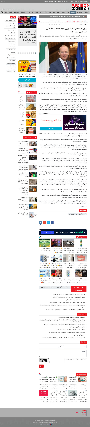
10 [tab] (18, 53)
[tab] (79, 289)
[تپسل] (40, 113)
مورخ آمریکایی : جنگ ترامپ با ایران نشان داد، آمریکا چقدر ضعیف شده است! (67, 16)
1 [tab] (35, 53)
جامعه (58, 12)
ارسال (41, 366)
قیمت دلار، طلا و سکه (81, 412)
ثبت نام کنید (51, 129)
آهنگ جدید (12, 47)
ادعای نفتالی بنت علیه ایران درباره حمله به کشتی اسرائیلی (72, 317)
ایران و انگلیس (82, 214)
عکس (10, 12)
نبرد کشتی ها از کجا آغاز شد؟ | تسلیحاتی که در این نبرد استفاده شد (70, 330)
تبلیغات (84, 415)
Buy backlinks (11, 55)
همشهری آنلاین (79, 7)
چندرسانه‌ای (16, 12)
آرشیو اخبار (79, 12)
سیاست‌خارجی (69, 21)
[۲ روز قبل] (33, 167)
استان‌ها (23, 12)
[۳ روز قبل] (33, 199)
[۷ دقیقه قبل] (27, 22)
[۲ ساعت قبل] (33, 143)
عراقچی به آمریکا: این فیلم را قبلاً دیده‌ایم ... (75, 300)
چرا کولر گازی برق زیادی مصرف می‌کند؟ (23, 214)
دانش (41, 12)
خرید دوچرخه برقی (11, 49)
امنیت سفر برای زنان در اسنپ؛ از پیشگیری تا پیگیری (23, 174)
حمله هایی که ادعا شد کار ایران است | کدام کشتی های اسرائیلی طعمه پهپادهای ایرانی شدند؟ (64, 338)
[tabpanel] (27, 31)
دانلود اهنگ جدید (11, 66)
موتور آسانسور (12, 23)
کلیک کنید (27, 80)
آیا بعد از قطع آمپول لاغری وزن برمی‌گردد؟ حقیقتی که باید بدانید (23, 167)
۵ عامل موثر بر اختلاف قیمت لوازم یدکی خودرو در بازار (23, 150)
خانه (86, 12)
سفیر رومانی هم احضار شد (79, 335)
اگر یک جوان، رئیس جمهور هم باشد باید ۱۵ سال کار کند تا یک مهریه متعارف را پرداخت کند (27, 37)
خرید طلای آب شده (10, 38)
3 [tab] (31, 53)
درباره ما (84, 410)
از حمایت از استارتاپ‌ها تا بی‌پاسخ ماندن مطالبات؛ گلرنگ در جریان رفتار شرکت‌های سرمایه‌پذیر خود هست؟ (23, 159)
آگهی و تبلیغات (65, 1)
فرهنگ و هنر (35, 12)
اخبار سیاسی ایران (76, 21)
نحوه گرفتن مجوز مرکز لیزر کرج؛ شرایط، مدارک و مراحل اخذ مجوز (23, 181)
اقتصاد (63, 12)
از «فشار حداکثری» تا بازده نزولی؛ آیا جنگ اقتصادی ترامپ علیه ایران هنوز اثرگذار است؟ (65, 310)
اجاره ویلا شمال (11, 30)
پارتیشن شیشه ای (11, 63)
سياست (73, 12)
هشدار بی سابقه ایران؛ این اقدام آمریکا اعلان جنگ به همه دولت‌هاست (69, 294)
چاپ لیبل (13, 52)
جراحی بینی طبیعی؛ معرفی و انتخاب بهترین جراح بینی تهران (23, 199)
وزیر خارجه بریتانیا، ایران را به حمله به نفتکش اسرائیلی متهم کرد (66, 30)
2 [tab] (33, 53)
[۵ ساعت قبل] (33, 157)
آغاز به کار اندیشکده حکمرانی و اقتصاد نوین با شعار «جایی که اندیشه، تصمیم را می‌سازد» (23, 190)
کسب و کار (5, 12)
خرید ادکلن (12, 33)
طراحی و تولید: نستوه (44, 424)
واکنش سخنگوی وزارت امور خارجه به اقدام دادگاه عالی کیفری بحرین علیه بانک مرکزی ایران (64, 324)
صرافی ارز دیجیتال (11, 58)
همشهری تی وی (57, 1)
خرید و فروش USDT (10, 20)
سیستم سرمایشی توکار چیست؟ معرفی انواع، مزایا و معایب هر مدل (23, 143)
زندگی (45, 12)
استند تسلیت (12, 44)
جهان (68, 12)
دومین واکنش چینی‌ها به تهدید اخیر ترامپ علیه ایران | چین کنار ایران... (69, 297)
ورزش (28, 12)
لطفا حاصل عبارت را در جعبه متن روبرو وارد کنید (75, 359)
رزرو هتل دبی (12, 69)
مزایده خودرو (12, 41)
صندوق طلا (12, 60)
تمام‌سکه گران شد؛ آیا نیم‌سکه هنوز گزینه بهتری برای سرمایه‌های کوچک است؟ (23, 207)
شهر (54, 12)
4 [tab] (29, 53)
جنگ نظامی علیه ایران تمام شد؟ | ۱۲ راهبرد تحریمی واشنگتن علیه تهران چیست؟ (67, 302)
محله (50, 12)
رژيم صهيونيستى (73, 214)
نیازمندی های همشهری (74, 1)
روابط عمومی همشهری (48, 1)
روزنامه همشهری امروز (84, 1)
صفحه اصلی (84, 21)
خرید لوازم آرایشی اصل (10, 36)
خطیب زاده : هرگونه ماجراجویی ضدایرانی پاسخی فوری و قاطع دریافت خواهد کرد (67, 332)
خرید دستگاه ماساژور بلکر (10, 26)
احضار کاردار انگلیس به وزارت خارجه (77, 327)
